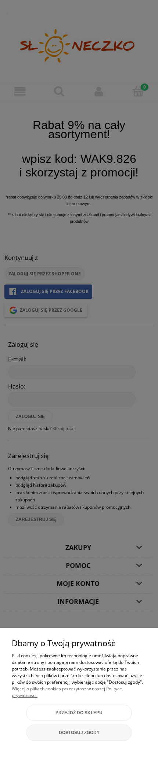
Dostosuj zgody (79, 732)
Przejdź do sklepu (79, 712)
